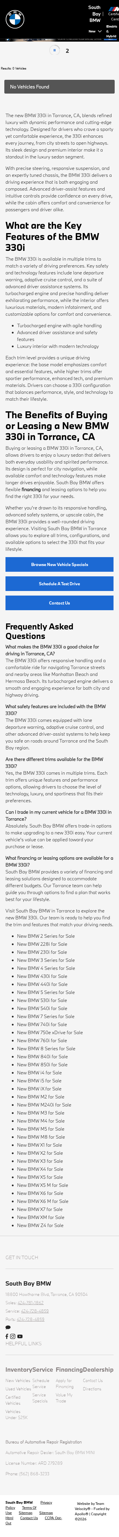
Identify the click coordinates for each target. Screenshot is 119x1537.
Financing (69, 1369)
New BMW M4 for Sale (41, 1121)
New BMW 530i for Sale (42, 1000)
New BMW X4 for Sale (40, 1169)
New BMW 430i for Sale (42, 976)
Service (42, 1369)
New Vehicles (17, 1380)
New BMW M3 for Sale (40, 1113)
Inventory (18, 1369)
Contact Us (59, 603)
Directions (92, 1388)
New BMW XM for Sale (40, 1217)
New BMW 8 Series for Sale (46, 1048)
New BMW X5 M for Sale (42, 1185)
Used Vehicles (18, 1388)
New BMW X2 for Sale (40, 1153)
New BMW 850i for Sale (42, 1064)
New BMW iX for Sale (39, 1089)
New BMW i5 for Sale (39, 1080)
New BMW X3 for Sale (40, 1161)
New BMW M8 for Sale (41, 1137)
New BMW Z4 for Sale (40, 1225)
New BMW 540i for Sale (42, 1008)
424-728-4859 (35, 1311)
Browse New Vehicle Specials (59, 564)
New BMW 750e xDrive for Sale (50, 1032)
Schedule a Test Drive (59, 583)
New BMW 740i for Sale (42, 1024)
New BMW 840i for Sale (42, 1056)
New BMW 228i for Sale (42, 944)
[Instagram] (12, 1336)
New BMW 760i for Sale (42, 1040)
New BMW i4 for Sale (39, 1072)
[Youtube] (20, 1336)
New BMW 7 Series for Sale (46, 1016)
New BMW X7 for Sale (40, 1209)
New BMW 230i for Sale (42, 952)
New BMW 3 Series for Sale (46, 960)
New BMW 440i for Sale (42, 984)
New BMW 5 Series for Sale (46, 992)
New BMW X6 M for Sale (42, 1201)
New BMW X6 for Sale (40, 1193)
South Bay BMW (19, 1502)
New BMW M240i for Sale (44, 1105)
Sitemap (25, 1512)
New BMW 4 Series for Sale (46, 968)
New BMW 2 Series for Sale (46, 936)
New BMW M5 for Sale (40, 1129)
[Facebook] (6, 1336)
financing (31, 489)
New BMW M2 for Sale (40, 1097)
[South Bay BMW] (45, 19)
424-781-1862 (31, 1302)
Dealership (98, 1369)
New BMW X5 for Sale (40, 1177)
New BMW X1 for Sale (39, 1145)
